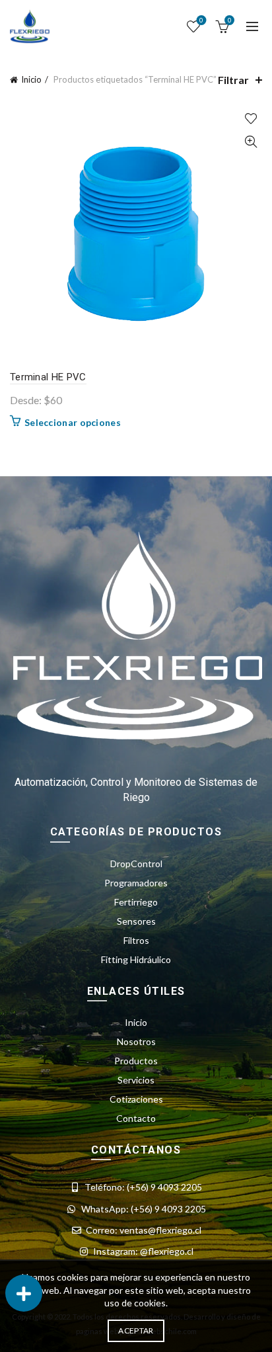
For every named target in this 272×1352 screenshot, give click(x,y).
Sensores (136, 921)
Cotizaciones (136, 1099)
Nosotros (136, 1041)
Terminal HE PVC (48, 377)
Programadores (136, 882)
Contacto (136, 1118)
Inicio (31, 79)
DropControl (136, 863)
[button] (23, 1293)
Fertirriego (136, 902)
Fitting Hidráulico (136, 959)
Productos (136, 1060)
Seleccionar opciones (72, 422)
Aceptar (135, 1330)
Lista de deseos (201, 20)
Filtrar (233, 79)
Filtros (136, 940)
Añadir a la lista (250, 118)
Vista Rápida (250, 141)
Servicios (136, 1079)
